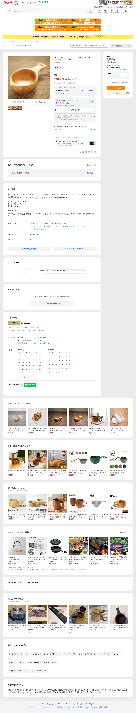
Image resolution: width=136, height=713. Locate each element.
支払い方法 (11, 331)
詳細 (92, 116)
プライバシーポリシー (34, 707)
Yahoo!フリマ (89, 704)
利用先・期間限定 (69, 105)
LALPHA (22, 662)
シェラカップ (36, 654)
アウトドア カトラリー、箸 (18, 654)
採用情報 (80, 707)
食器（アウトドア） (78, 226)
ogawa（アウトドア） (50, 662)
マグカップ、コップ (39, 229)
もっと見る (123, 532)
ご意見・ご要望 (103, 707)
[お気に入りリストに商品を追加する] (127, 93)
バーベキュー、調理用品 (60, 226)
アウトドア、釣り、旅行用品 (40, 226)
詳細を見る (92, 129)
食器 (37, 42)
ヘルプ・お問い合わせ (91, 707)
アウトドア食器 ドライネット (109, 654)
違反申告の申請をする (89, 152)
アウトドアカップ (15, 671)
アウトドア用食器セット (87, 654)
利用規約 (59, 707)
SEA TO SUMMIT (34, 662)
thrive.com (6, 42)
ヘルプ (130, 7)
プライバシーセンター (48, 707)
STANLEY (12, 662)
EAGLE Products (28, 42)
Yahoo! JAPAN (99, 7)
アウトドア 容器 (70, 654)
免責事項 (74, 707)
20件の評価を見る (23, 343)
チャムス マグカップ (39, 671)
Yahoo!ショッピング (49, 704)
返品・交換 (32, 331)
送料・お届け (21, 331)
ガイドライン (67, 707)
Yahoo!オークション (76, 704)
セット (26, 671)
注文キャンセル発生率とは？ (42, 343)
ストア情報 (42, 331)
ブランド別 (16, 42)
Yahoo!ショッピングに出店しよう (116, 7)
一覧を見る (89, 173)
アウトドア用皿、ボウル (52, 654)
